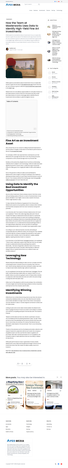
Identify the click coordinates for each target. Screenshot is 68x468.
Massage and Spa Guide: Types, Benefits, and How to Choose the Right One (56, 34)
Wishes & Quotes (56, 81)
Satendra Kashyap (15, 402)
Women (54, 77)
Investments (9, 19)
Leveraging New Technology (15, 134)
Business (34, 390)
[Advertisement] (21, 115)
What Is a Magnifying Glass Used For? (56, 27)
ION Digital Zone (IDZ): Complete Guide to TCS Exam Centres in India (56, 42)
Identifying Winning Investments (15, 135)
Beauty (29, 390)
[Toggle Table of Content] (34, 129)
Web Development (55, 96)
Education (49, 390)
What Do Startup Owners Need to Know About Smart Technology (56, 60)
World (53, 72)
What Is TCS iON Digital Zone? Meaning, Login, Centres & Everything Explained (56, 51)
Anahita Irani (12, 48)
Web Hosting (55, 91)
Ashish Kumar (30, 402)
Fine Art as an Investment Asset (15, 130)
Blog (9, 395)
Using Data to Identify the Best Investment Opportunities (22, 132)
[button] (61, 1)
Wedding (54, 86)
